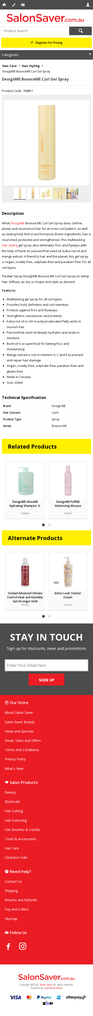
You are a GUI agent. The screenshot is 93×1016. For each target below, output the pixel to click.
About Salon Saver (19, 712)
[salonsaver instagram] (26, 947)
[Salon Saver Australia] (46, 977)
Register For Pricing (49, 43)
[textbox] (35, 31)
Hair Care (12, 848)
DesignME (17, 223)
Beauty (10, 792)
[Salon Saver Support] (23, 5)
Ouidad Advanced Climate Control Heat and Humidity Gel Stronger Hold (25, 597)
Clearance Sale (16, 857)
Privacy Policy (15, 759)
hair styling (10, 245)
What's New (14, 768)
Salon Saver (46, 984)
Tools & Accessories (20, 839)
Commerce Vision (53, 988)
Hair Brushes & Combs (22, 829)
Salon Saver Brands (20, 722)
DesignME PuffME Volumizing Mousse (68, 504)
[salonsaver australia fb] (12, 946)
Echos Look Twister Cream (68, 595)
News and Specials (19, 731)
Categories (10, 55)
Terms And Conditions (22, 750)
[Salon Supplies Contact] (14, 5)
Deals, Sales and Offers (23, 740)
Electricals (12, 801)
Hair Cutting (14, 811)
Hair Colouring (16, 820)
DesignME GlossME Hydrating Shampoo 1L (25, 504)
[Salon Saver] (46, 18)
